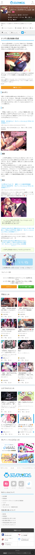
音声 (15, 19)
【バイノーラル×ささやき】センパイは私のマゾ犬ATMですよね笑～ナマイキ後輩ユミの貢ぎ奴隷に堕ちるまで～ (17, 74)
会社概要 (4, 496)
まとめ (12, 468)
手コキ (26, 28)
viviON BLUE (25, 539)
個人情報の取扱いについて (9, 520)
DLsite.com (8, 534)
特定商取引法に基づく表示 (9, 518)
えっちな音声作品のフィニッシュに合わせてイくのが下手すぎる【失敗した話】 (8, 426)
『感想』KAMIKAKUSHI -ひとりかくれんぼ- (8, 330)
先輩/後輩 (19, 28)
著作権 (4, 514)
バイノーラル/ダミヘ (8, 28)
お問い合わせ (5, 505)
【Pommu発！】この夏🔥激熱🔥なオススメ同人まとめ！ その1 (26, 426)
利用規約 (4, 498)
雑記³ (19, 350)
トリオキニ (8, 543)
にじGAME (25, 534)
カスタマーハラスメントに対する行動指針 (12, 500)
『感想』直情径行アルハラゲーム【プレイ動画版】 (25, 309)
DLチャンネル (17, 2)
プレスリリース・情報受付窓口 (10, 507)
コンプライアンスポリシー (9, 524)
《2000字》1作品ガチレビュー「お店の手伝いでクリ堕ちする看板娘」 (8, 352)
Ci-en (9, 539)
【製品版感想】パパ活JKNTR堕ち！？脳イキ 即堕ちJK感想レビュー (26, 374)
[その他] (25, 32)
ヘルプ (4, 502)
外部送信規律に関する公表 (9, 522)
